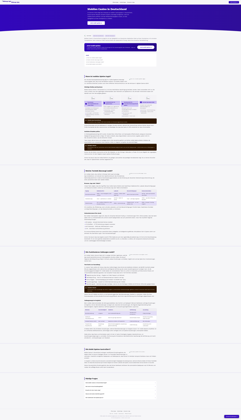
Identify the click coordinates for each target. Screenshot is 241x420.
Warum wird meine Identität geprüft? (95, 393)
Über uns (111, 413)
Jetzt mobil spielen (95, 23)
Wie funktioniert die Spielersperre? (94, 397)
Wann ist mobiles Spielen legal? (94, 57)
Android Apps (123, 2)
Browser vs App (130, 2)
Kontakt (115, 413)
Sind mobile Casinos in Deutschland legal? (96, 382)
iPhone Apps (115, 2)
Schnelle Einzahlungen (231, 416)
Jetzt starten (233, 2)
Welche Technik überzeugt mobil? (95, 59)
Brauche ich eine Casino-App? (93, 390)
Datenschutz (121, 413)
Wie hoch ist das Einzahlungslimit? (94, 386)
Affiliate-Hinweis (128, 413)
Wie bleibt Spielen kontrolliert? (94, 64)
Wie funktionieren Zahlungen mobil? (95, 62)
